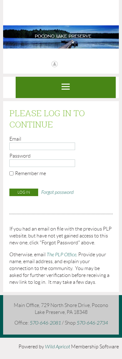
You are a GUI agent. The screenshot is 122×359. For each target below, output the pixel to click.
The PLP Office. (62, 255)
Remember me (30, 173)
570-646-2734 (92, 323)
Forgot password (57, 192)
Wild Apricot (57, 347)
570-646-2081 (46, 323)
